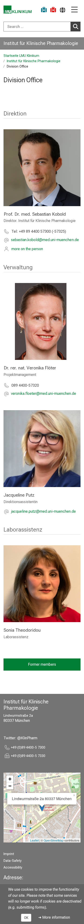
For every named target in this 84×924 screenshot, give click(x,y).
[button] (45, 240)
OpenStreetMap (54, 840)
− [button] (9, 786)
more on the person (27, 249)
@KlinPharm (27, 738)
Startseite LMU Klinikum (21, 56)
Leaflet (34, 840)
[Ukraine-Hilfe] (43, 10)
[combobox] (42, 26)
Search (75, 26)
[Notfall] (53, 10)
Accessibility (13, 867)
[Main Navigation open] (74, 10)
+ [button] (9, 779)
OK (26, 918)
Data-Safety (13, 861)
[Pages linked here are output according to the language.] (62, 10)
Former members (42, 664)
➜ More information (54, 917)
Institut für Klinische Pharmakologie (41, 43)
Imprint (9, 854)
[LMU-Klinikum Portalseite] (18, 9)
